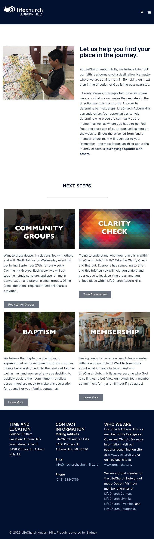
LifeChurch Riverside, (119, 504)
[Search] (141, 12)
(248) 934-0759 (67, 479)
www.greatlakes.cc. (118, 465)
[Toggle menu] (149, 12)
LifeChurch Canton (117, 493)
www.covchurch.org (122, 454)
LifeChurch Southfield (119, 509)
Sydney (92, 532)
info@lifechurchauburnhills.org (77, 464)
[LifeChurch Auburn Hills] (23, 12)
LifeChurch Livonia (117, 498)
